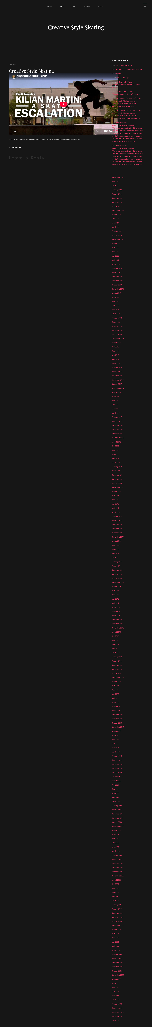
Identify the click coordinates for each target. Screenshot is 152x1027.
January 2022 (116, 194)
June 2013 (115, 595)
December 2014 (117, 525)
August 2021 (116, 215)
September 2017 (118, 388)
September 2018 (118, 339)
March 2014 (116, 558)
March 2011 (116, 702)
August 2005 (116, 979)
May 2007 (115, 892)
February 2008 (117, 855)
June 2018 (115, 351)
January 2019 (116, 322)
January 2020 (116, 272)
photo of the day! (122, 78)
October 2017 (117, 384)
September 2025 (118, 177)
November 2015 (117, 479)
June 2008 (115, 839)
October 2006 (117, 921)
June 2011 (115, 690)
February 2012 (117, 657)
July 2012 (115, 636)
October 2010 (117, 723)
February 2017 (117, 417)
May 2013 (115, 599)
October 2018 (117, 334)
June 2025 (115, 182)
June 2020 (115, 252)
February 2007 (117, 905)
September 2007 (118, 876)
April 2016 (115, 458)
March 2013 (116, 607)
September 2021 (118, 210)
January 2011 (116, 711)
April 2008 (115, 847)
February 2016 (117, 467)
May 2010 (115, 744)
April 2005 (115, 996)
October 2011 (117, 673)
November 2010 (117, 719)
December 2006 (117, 913)
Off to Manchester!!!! (124, 65)
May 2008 (115, 843)
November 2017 (117, 380)
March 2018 (116, 363)
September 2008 (118, 826)
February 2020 (117, 268)
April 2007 (115, 897)
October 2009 (117, 773)
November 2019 (117, 281)
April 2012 (115, 649)
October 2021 (117, 206)
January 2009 (116, 810)
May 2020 (115, 256)
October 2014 (117, 533)
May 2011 (115, 694)
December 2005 (117, 963)
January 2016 (116, 471)
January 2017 (116, 421)
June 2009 (115, 789)
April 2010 (115, 748)
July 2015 (115, 496)
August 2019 (116, 293)
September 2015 (118, 487)
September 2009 (118, 777)
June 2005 (115, 987)
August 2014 (116, 541)
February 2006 (117, 954)
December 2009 (117, 764)
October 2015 (117, 483)
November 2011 (117, 669)
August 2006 (116, 930)
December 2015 (117, 475)
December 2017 (117, 376)
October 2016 (117, 434)
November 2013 (117, 574)
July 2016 (115, 446)
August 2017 (116, 392)
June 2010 (115, 739)
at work (119, 74)
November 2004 (117, 1016)
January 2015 (116, 520)
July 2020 (115, 248)
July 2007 (115, 884)
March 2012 (116, 653)
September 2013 (118, 582)
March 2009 (116, 801)
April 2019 (115, 310)
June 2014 (115, 545)
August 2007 (116, 880)
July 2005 (115, 983)
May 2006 (115, 942)
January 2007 (116, 909)
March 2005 (116, 1000)
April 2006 (115, 946)
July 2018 (115, 347)
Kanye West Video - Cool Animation (129, 70)
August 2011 (116, 682)
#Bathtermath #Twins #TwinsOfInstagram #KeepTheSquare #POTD (126, 84)
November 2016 (117, 430)
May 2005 (115, 992)
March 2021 (116, 227)
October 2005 (117, 971)
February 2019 (117, 318)
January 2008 (116, 859)
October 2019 (117, 285)
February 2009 (117, 806)
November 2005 (117, 967)
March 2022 (116, 186)
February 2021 (117, 231)
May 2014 (115, 549)
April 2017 (115, 409)
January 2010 (116, 760)
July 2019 (115, 297)
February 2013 (117, 611)
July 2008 (115, 835)
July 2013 (115, 591)
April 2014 (115, 554)
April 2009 (115, 797)
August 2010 (116, 731)
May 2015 (115, 504)
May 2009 (115, 793)
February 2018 (117, 368)
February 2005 (117, 1004)
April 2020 (115, 260)
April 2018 (115, 359)
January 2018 (116, 372)
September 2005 (118, 975)
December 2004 (117, 1012)
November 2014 (117, 529)
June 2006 (115, 938)
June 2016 (115, 450)
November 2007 (117, 868)
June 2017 (115, 401)
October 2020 (117, 235)
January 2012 (116, 661)
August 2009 (116, 781)
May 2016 (115, 454)
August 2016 (116, 442)
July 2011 (115, 686)
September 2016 (118, 438)
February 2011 (117, 706)
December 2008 (117, 814)
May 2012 (115, 644)
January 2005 (116, 1008)
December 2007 (117, 863)
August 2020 (116, 244)
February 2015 (117, 516)
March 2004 (116, 1021)
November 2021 (117, 202)
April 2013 (115, 603)
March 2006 (116, 950)
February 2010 (117, 756)
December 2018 (117, 326)
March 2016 (116, 463)
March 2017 (116, 413)
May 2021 (115, 219)
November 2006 (117, 917)
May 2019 (115, 306)
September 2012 (118, 628)
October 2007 (117, 872)
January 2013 (116, 616)
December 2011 (117, 665)
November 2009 (117, 768)
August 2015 (116, 492)
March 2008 (116, 851)
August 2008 (116, 830)
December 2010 (117, 715)
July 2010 (115, 735)
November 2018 (117, 330)
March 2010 (116, 752)
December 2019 (117, 277)
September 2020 (118, 239)
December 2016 (117, 425)
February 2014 (117, 562)
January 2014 (116, 566)
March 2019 (116, 314)
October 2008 (117, 822)
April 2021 (115, 223)
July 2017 (115, 396)
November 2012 (117, 624)
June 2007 (115, 888)
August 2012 (116, 632)
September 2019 (118, 289)
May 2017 (115, 405)
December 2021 (117, 198)
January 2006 (116, 959)
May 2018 (115, 355)
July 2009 (115, 785)
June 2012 (115, 640)
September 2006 (118, 925)
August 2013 (116, 587)
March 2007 (116, 901)
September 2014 (118, 537)
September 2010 (118, 727)
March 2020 (116, 264)
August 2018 (116, 343)
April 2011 (115, 698)
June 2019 (115, 301)
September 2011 (118, 678)
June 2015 (115, 500)
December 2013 (117, 570)
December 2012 (117, 620)
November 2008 (117, 818)
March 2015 (116, 512)
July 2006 (115, 934)
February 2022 (117, 190)
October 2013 (117, 578)
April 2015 (115, 508)
